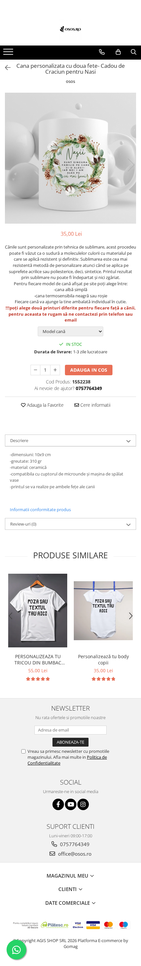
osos (70, 81)
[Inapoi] (5, 67)
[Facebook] (58, 804)
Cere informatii (95, 405)
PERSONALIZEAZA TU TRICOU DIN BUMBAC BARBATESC (37, 659)
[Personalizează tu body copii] (103, 610)
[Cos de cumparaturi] (118, 52)
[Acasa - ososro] (70, 29)
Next (131, 165)
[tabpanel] (70, 158)
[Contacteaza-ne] (101, 52)
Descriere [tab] (19, 440)
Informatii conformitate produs (40, 509)
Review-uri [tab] (23, 524)
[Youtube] (70, 804)
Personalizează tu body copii (103, 659)
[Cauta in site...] (133, 52)
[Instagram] (83, 804)
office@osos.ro (74, 853)
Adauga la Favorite (45, 405)
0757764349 (74, 844)
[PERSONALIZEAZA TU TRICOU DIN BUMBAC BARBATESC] (37, 610)
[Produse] (9, 54)
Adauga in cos (88, 370)
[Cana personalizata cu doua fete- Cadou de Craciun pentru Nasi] (70, 158)
